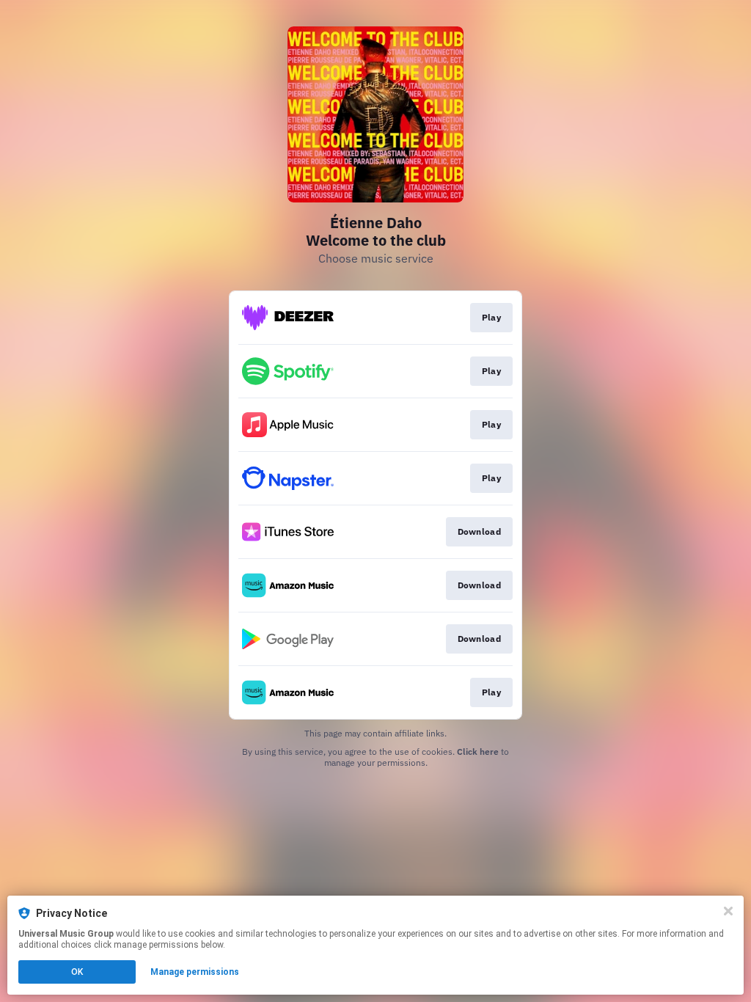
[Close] (728, 911)
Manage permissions (194, 972)
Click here (478, 751)
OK (77, 972)
